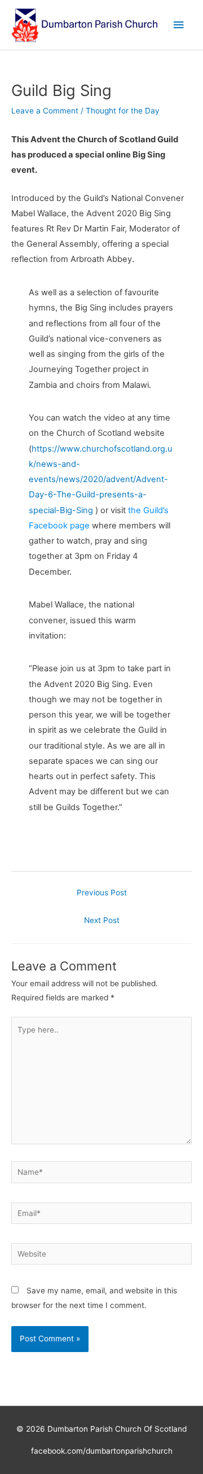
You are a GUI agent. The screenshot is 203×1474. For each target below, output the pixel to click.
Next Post (102, 920)
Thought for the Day (123, 110)
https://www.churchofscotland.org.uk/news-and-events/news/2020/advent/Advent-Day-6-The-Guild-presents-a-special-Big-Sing (101, 479)
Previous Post (102, 892)
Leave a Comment (44, 110)
